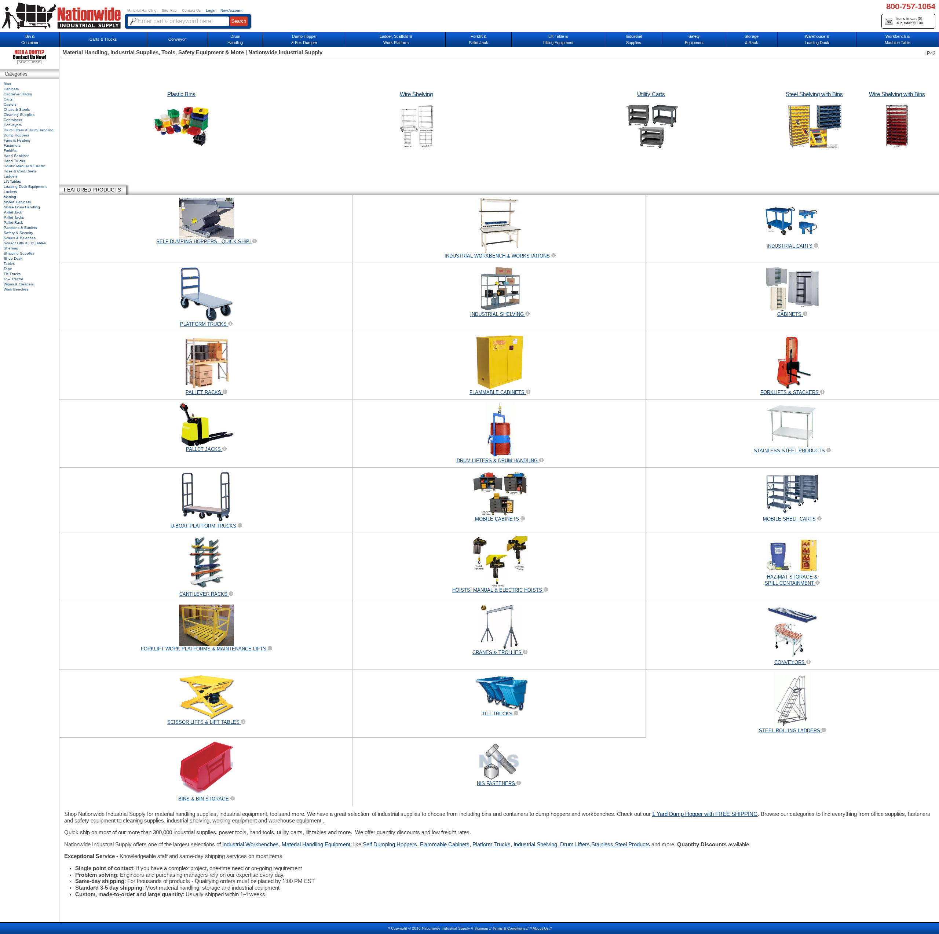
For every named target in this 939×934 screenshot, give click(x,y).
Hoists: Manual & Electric (24, 166)
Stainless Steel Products (620, 844)
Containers (13, 120)
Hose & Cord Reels (20, 171)
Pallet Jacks (14, 217)
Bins (7, 84)
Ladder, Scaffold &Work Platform (396, 39)
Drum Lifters (575, 844)
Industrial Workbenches (250, 844)
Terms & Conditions (509, 928)
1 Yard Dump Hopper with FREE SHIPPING (705, 814)
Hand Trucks (14, 161)
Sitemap (481, 928)
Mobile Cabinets (17, 202)
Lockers (10, 192)
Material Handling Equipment (316, 844)
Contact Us (191, 10)
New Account (231, 10)
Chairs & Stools (17, 109)
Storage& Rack (752, 39)
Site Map (169, 10)
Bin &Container (30, 39)
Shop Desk (13, 258)
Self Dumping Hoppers (390, 844)
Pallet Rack (13, 222)
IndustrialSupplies (634, 39)
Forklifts (10, 151)
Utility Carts (651, 94)
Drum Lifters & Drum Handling (29, 130)
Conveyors (13, 125)
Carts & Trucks (103, 39)
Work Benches (16, 289)
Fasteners (12, 145)
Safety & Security (18, 233)
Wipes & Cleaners (19, 284)
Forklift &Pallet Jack (478, 39)
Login (210, 10)
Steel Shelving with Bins (814, 94)
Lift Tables (12, 181)
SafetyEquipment (694, 39)
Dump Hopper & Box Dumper (304, 39)
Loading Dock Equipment (25, 187)
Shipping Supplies (19, 253)
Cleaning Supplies (19, 115)
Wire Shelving (416, 94)
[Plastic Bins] (181, 126)
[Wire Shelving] (416, 126)
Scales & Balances (20, 238)
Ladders (11, 176)
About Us (540, 928)
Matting (10, 197)
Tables (9, 264)
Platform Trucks (491, 844)
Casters (10, 104)
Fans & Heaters (17, 140)
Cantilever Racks (18, 94)
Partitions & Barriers (20, 228)
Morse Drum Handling (22, 207)
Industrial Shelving (535, 844)
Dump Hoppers (16, 135)
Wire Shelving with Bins (897, 94)
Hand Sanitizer (16, 156)
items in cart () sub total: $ (909, 21)
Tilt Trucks (12, 274)
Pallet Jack (13, 212)
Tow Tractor (13, 279)
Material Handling (142, 10)
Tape (8, 269)
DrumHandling (235, 39)
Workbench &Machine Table (897, 39)
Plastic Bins (181, 94)
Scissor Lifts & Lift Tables (25, 243)
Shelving (11, 248)
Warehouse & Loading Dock (817, 39)
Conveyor (177, 39)
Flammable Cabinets (445, 844)
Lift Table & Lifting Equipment (558, 39)
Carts (8, 99)
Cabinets (11, 89)
